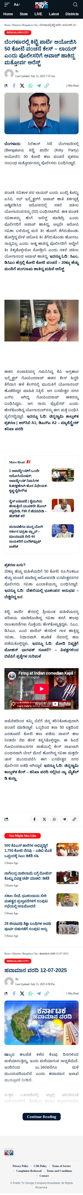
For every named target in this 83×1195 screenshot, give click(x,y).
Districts (16, 25)
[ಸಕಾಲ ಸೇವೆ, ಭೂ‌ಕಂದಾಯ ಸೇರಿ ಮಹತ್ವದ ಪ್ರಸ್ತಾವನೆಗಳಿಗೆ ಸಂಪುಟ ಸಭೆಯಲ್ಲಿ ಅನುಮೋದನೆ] (67, 900)
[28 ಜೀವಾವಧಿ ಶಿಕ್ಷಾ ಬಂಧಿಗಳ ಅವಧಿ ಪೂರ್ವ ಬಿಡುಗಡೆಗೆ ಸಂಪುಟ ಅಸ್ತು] (67, 927)
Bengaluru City (30, 25)
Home (7, 25)
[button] (8, 5)
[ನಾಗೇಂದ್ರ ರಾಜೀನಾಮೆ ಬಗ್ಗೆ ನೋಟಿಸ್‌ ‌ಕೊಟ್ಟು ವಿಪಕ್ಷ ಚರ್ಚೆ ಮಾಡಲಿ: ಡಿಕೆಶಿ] (67, 877)
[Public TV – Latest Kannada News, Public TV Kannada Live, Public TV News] (8, 1152)
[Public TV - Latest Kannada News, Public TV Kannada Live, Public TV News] (41, 4)
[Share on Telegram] (38, 85)
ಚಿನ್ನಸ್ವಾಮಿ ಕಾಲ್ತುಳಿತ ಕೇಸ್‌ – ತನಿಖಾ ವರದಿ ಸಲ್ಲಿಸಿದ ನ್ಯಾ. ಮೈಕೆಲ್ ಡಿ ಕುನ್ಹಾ (41, 771)
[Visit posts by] (9, 73)
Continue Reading (41, 1116)
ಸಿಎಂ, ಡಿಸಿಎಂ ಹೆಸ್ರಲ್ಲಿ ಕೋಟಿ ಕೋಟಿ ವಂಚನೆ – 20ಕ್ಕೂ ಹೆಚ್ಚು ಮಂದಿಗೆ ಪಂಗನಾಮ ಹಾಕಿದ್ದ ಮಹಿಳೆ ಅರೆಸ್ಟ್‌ (41, 262)
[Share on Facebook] (14, 85)
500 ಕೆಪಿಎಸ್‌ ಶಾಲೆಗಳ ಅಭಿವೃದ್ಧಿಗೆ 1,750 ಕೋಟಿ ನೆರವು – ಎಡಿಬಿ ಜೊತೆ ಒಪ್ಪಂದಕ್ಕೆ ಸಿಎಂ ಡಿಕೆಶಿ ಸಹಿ (28, 851)
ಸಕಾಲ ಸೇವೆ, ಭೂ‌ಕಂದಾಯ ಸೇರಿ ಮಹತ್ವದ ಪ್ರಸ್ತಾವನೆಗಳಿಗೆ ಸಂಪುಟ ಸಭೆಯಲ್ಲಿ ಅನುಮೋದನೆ (26, 901)
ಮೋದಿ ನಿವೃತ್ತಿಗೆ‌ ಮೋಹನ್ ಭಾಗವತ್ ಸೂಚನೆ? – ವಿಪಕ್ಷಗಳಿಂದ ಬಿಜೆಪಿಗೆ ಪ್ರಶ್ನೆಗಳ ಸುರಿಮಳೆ (41, 649)
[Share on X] (22, 85)
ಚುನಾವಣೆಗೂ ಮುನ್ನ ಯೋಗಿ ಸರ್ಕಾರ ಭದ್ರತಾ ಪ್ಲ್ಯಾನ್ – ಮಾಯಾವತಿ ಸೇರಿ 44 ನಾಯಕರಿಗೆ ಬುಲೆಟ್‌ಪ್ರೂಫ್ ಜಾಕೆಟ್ (26, 536)
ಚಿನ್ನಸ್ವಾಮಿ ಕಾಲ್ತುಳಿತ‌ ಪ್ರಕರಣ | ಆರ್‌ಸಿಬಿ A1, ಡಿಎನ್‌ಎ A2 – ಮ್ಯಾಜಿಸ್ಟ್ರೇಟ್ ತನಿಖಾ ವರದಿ (41, 422)
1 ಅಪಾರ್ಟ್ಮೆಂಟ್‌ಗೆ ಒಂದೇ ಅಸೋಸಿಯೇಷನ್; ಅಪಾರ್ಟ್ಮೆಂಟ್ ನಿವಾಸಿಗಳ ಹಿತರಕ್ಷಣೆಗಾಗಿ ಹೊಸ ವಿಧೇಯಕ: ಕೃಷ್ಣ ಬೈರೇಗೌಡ (28, 480)
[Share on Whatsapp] (30, 85)
